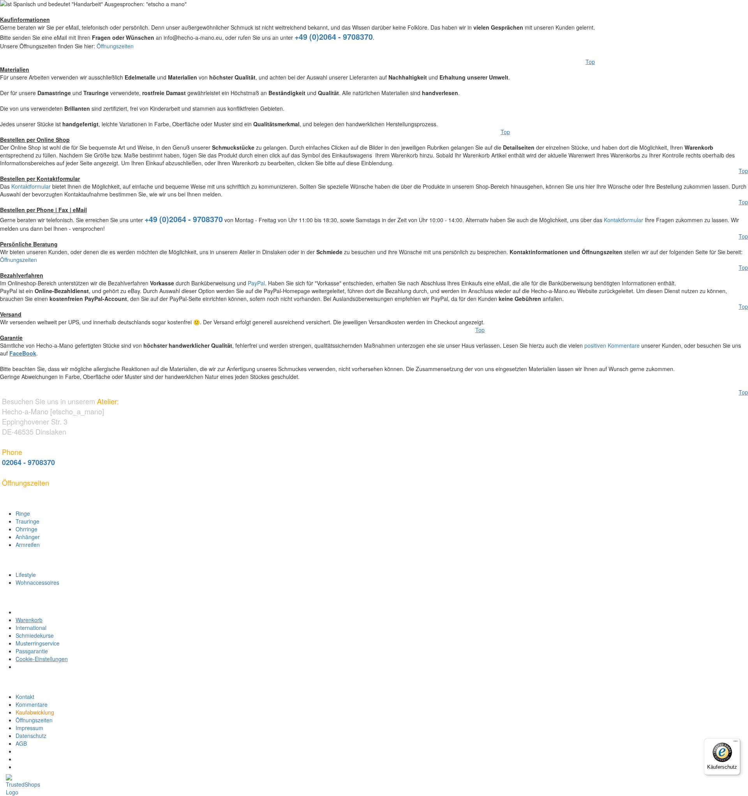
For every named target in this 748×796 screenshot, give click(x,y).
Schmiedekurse (35, 635)
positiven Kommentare (612, 345)
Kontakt (25, 696)
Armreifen (28, 544)
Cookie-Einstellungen (42, 659)
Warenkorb (29, 620)
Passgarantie (32, 651)
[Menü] (735, 743)
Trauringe (27, 521)
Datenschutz (31, 735)
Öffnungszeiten (115, 46)
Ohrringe (26, 529)
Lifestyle (26, 574)
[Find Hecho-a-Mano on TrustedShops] (377, 778)
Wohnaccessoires (37, 582)
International (31, 627)
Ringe (23, 513)
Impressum (29, 728)
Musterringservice (38, 643)
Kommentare (32, 704)
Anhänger (28, 537)
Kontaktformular (31, 186)
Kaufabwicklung (35, 712)
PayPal (256, 283)
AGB (21, 743)
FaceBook (22, 353)
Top (590, 61)
